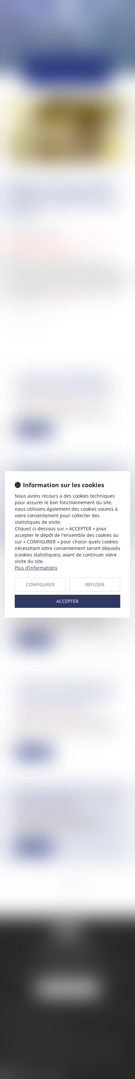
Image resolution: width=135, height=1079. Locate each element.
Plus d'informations (36, 568)
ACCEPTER (67, 601)
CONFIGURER (40, 584)
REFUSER (95, 584)
